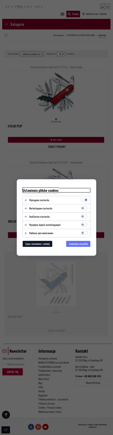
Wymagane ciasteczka (39, 200)
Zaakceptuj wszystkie (78, 244)
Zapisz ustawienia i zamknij (37, 244)
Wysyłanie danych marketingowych (44, 225)
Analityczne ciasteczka (39, 216)
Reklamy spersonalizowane (41, 233)
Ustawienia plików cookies (41, 190)
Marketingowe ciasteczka (40, 208)
